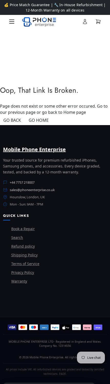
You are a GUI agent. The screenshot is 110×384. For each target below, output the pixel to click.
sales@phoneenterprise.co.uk (32, 190)
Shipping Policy (24, 254)
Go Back (12, 120)
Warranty (19, 281)
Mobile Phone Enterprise (34, 149)
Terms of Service (25, 263)
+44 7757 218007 (22, 182)
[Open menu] (11, 21)
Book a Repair (23, 228)
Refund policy (23, 246)
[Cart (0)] (98, 21)
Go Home (39, 120)
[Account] (85, 21)
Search (17, 237)
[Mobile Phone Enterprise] (48, 21)
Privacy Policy (22, 272)
